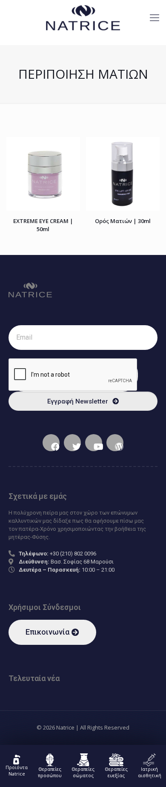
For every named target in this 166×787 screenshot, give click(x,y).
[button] (52, 632)
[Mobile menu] (154, 17)
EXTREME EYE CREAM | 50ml (43, 225)
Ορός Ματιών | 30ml (123, 221)
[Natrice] (83, 17)
